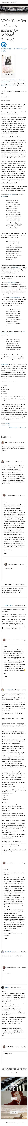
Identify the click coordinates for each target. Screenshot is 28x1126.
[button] (14, 1084)
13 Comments (17, 49)
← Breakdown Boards (5, 425)
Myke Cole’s (11, 194)
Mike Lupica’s (4, 364)
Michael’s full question (7, 86)
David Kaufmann (9, 952)
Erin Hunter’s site (17, 267)
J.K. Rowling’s (12, 282)
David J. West (8, 605)
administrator (7, 49)
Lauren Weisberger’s (15, 297)
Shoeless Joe (12, 333)
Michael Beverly (9, 690)
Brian (6, 987)
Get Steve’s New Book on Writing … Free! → (18, 427)
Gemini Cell (4, 196)
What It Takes (7, 423)
